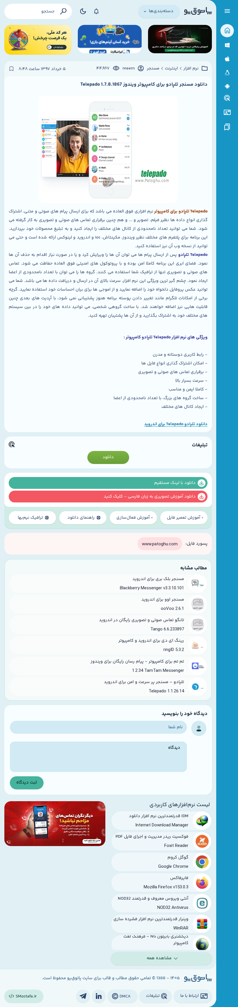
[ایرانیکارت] (110, 40)
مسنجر (153, 68)
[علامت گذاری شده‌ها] (227, 127)
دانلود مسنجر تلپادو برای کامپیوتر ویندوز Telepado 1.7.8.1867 (144, 84)
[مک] (227, 59)
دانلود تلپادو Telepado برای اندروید (176, 424)
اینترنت (171, 68)
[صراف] (37, 40)
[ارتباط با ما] (227, 112)
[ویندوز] (227, 45)
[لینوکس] (227, 73)
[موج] (180, 40)
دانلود (108, 457)
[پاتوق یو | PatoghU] (198, 11)
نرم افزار (191, 68)
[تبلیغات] (227, 98)
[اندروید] (227, 86)
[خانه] (227, 31)
